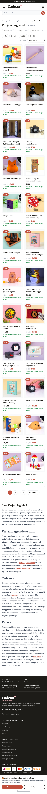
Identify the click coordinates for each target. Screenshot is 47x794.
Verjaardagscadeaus (25, 21)
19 (23, 492)
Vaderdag (5, 730)
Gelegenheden (12, 21)
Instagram (15, 714)
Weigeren (34, 787)
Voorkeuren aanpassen (23, 791)
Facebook (5, 714)
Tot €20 (23, 36)
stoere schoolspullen (24, 569)
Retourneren (6, 746)
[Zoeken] (43, 13)
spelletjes (37, 657)
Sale (5, 36)
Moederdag (6, 727)
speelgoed (22, 31)
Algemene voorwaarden (10, 755)
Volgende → (33, 492)
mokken (8, 31)
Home (4, 21)
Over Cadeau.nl (7, 752)
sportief (14, 595)
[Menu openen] (4, 7)
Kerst (4, 733)
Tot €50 (32, 36)
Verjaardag (5, 724)
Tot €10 (13, 36)
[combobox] (23, 13)
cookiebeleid (17, 782)
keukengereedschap (27, 563)
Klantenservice (7, 743)
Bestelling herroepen (9, 749)
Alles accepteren (12, 787)
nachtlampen (38, 31)
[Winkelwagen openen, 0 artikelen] (43, 7)
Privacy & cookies (8, 759)
